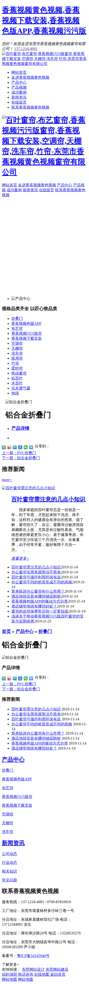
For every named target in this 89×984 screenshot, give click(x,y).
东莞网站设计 (33, 969)
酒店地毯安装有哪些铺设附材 (36, 596)
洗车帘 (17, 353)
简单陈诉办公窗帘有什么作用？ (38, 733)
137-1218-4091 (25, 49)
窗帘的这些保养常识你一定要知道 (39, 611)
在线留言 (19, 102)
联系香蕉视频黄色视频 (30, 107)
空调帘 (17, 343)
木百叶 (17, 383)
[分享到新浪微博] (9, 447)
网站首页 (19, 72)
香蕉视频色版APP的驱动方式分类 (39, 601)
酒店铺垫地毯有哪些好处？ (34, 748)
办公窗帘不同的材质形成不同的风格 (41, 582)
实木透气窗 (20, 388)
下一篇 (21, 458)
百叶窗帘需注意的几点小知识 (48, 499)
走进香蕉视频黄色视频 (30, 77)
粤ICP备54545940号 (33, 956)
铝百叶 (17, 378)
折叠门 (17, 318)
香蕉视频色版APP (26, 323)
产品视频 (19, 87)
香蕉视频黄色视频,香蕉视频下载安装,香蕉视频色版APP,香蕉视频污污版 (44, 20)
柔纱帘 (17, 368)
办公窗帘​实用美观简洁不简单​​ (36, 572)
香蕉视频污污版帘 (26, 333)
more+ (7, 480)
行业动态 (9, 862)
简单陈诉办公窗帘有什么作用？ (38, 591)
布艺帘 (17, 328)
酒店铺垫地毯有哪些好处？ (34, 606)
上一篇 (19, 453)
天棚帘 (17, 348)
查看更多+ (20, 558)
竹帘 (15, 363)
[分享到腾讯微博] (15, 447)
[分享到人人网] (20, 447)
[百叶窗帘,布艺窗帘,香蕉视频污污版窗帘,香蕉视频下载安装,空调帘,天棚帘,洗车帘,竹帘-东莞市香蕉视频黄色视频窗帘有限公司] (44, 64)
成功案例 (19, 92)
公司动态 (9, 854)
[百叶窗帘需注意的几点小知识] (28, 488)
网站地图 (9, 979)
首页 (6, 631)
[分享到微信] (26, 447)
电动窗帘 (19, 373)
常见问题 (9, 880)
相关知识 (9, 871)
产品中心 (19, 82)
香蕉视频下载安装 (26, 338)
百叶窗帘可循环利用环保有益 (36, 577)
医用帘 (17, 358)
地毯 (15, 393)
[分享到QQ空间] (4, 447)
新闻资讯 (19, 97)
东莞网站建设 (57, 969)
